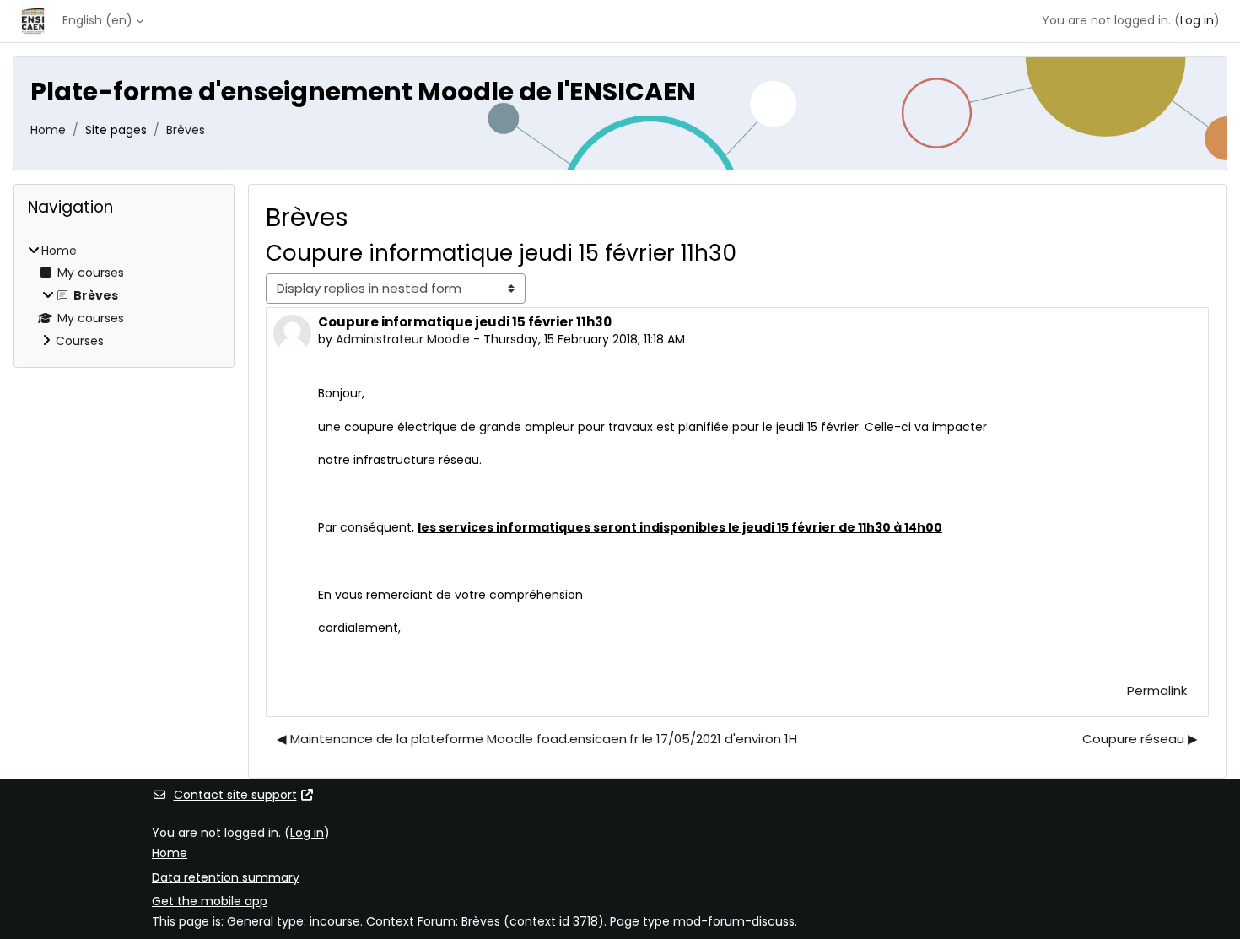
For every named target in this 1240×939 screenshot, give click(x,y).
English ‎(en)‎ (97, 20)
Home (48, 129)
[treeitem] (124, 296)
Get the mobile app (209, 901)
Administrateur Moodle (403, 339)
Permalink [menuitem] (1157, 690)
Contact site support (235, 794)
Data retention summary (225, 877)
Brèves (185, 129)
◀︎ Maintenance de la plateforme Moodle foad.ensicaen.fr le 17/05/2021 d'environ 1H (537, 738)
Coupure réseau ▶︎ (1140, 738)
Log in (1197, 20)
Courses (80, 340)
